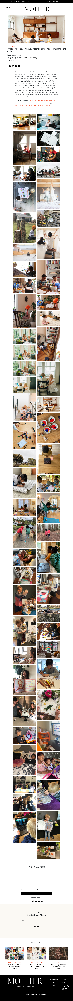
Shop (53, 989)
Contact (65, 983)
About (65, 979)
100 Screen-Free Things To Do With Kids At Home (34, 103)
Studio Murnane (42, 994)
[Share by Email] (19, 66)
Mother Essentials (14, 962)
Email (39, 889)
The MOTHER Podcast (53, 1)
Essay (58, 962)
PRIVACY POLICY (36, 996)
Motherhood (54, 979)
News (53, 983)
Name (22, 889)
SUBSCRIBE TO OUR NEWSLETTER (20, 1)
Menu (8, 7)
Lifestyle (53, 986)
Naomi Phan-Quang (30, 58)
